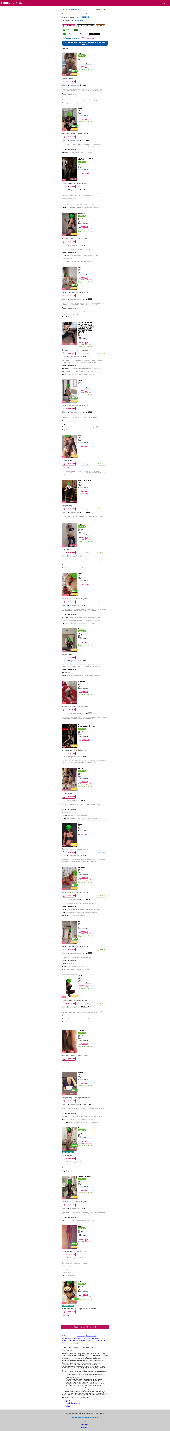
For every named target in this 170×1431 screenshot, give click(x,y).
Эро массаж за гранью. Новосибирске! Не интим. (86, 725)
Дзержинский (66, 1338)
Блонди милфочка (84, 480)
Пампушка (81, 629)
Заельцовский (91, 1336)
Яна (79, 267)
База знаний (85, 1424)
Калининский (66, 1340)
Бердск (64, 1343)
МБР (67, 1405)
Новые (81, 30)
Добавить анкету (101, 9)
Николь (80, 435)
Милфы (68, 1407)
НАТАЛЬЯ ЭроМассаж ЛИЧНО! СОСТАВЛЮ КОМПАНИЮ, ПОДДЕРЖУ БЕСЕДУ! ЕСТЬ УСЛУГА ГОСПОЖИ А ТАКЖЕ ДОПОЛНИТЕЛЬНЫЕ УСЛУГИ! (86, 327)
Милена (80, 1072)
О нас (85, 1421)
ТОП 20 (101, 25)
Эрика (80, 824)
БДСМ (68, 1400)
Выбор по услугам (90, 38)
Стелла (80, 573)
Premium (96, 34)
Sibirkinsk (85, 17)
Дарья (80, 1226)
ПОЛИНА (81, 1030)
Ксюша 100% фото (84, 1176)
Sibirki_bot (79, 20)
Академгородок (74, 1343)
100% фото (69, 30)
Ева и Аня (81, 768)
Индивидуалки (70, 25)
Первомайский (100, 1340)
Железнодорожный (79, 1340)
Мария (80, 108)
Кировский (95, 1338)
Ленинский (87, 1338)
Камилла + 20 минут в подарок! (85, 158)
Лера (80, 921)
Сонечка (81, 1128)
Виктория (81, 867)
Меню (162, 3)
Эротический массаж (87, 25)
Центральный (80, 1336)
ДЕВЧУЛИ (81, 213)
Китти (80, 975)
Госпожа (69, 1402)
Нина (79, 53)
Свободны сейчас (77, 34)
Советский (90, 1340)
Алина (80, 524)
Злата (80, 1281)
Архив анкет (85, 1427)
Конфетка (81, 681)
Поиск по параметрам (72, 38)
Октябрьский (77, 1338)
